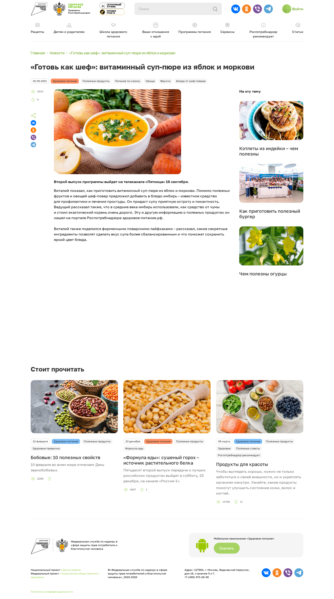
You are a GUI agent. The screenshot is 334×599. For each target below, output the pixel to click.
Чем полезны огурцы (263, 273)
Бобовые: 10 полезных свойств (65, 457)
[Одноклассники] (33, 130)
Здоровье (224, 448)
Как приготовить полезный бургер (269, 213)
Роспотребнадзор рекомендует (239, 455)
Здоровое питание (66, 441)
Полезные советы (248, 448)
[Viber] (33, 137)
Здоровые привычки (46, 448)
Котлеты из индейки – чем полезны (268, 151)
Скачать (226, 548)
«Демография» (71, 570)
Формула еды (134, 448)
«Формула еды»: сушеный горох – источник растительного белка (161, 460)
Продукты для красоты (242, 464)
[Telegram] (33, 144)
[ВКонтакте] (33, 123)
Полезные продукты (97, 441)
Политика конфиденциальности (52, 591)
